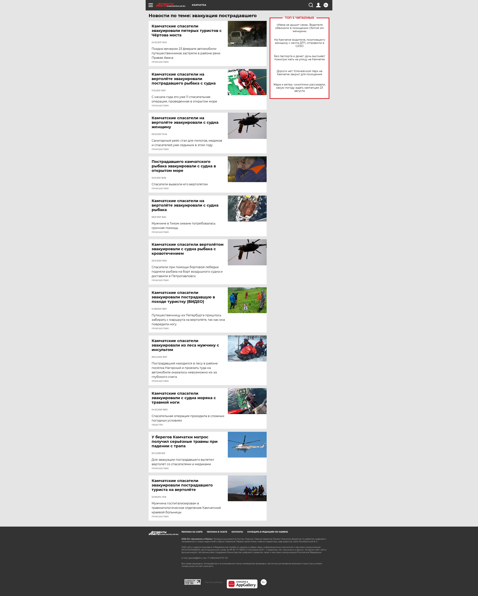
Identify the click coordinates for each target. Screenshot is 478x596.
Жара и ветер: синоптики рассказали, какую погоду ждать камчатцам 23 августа (299, 88)
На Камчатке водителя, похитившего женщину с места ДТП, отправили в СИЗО (299, 43)
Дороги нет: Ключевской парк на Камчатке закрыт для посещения (299, 73)
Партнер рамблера (214, 582)
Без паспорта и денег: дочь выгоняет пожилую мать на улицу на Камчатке (299, 58)
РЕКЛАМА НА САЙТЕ (192, 532)
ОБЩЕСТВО (157, 425)
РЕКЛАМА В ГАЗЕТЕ (217, 532)
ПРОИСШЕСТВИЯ (160, 62)
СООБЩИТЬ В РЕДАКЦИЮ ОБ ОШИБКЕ (267, 532)
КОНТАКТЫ (237, 532)
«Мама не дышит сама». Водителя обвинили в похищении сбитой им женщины (299, 28)
